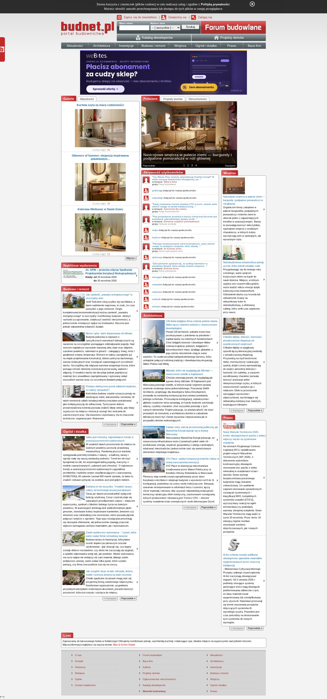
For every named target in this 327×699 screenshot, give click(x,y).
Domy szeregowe (167, 271)
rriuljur (155, 230)
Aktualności (216, 655)
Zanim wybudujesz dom (171, 251)
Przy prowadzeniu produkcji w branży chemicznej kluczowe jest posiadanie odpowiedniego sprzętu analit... (184, 217)
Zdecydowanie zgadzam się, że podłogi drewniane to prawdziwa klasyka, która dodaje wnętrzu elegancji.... (180, 264)
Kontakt (79, 661)
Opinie (78, 679)
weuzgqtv (157, 277)
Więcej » (130, 258)
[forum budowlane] (233, 27)
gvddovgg (157, 190)
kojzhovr (156, 237)
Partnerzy (80, 667)
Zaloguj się (205, 17)
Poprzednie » (128, 424)
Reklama (80, 673)
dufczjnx (156, 306)
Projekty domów (151, 673)
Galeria (146, 667)
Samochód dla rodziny (175, 209)
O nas (78, 655)
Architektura (216, 661)
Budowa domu (171, 268)
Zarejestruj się (177, 17)
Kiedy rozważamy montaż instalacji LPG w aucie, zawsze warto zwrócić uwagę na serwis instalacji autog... (184, 205)
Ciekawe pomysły (167, 224)
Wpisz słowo (126, 23)
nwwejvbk (157, 284)
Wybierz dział (157, 23)
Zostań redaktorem (85, 685)
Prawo (213, 691)
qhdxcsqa (157, 257)
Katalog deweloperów (154, 685)
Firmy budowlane (167, 184)
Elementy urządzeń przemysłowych (182, 221)
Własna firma (170, 182)
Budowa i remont (219, 673)
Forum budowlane (152, 655)
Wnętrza (214, 679)
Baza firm (148, 661)
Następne (230, 165)
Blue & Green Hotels (124, 644)
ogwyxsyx (157, 292)
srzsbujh (156, 299)
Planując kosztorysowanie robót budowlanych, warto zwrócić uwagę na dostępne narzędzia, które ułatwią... (183, 245)
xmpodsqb (157, 198)
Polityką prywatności (215, 4)
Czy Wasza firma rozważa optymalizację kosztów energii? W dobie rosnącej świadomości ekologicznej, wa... (183, 178)
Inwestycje (216, 667)
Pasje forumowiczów (169, 211)
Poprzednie (149, 165)
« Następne (110, 424)
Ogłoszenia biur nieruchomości (159, 679)
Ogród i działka (218, 685)
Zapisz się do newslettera (140, 17)
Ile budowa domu (173, 248)
